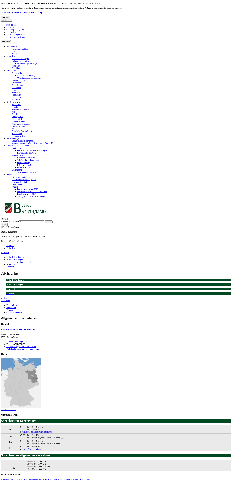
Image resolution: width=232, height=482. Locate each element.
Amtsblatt (16, 66)
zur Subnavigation (14, 34)
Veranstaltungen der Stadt (22, 141)
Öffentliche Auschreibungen (29, 78)
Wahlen (15, 187)
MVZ (14, 129)
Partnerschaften (18, 136)
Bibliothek (16, 104)
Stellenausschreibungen (27, 75)
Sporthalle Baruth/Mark (22, 131)
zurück (4, 298)
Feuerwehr (16, 87)
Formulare (16, 90)
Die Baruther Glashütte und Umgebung (34, 150)
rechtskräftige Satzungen (27, 63)
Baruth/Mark (11, 46)
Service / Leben (13, 102)
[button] (21, 384)
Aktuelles (10, 56)
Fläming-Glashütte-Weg (27, 165)
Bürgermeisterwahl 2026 (27, 189)
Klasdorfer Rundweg (26, 158)
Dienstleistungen (19, 85)
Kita (13, 112)
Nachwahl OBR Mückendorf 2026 (32, 191)
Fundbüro (16, 107)
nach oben (5, 300)
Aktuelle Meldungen (20, 58)
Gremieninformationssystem (24, 179)
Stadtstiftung (17, 133)
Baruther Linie (23, 167)
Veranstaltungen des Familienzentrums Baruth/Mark (34, 143)
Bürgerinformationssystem (23, 177)
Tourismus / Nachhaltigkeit (17, 145)
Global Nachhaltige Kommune (25, 172)
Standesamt (16, 100)
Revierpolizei (17, 116)
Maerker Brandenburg (21, 109)
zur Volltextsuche (13, 27)
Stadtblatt (16, 68)
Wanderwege (17, 155)
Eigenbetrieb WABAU (21, 126)
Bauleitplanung (18, 80)
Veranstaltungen (13, 138)
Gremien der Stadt (19, 182)
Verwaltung (11, 70)
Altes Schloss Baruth (21, 124)
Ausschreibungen (19, 73)
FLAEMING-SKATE (26, 153)
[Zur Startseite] (25, 216)
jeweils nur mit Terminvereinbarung (36, 432)
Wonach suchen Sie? (10, 222)
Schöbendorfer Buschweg (28, 160)
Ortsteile (15, 51)
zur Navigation (12, 32)
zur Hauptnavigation (15, 29)
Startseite (10, 245)
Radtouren (16, 148)
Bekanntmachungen (20, 61)
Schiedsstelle (17, 119)
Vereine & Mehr (19, 121)
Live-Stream (17, 184)
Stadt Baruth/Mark (18, 329)
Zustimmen (6, 20)
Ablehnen (5, 17)
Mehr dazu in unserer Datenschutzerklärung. (21, 12)
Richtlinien (16, 95)
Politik (9, 175)
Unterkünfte (17, 170)
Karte (14, 54)
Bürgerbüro (17, 83)
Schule (15, 114)
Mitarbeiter (16, 92)
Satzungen (16, 97)
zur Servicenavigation (15, 37)
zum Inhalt (10, 25)
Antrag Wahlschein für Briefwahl (31, 196)
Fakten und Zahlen (20, 49)
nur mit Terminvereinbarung (33, 449)
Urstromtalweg (23, 162)
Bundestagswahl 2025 (26, 194)
